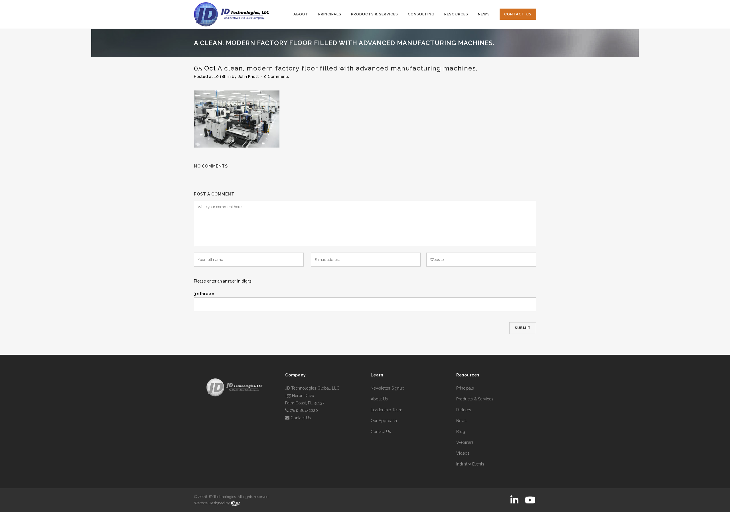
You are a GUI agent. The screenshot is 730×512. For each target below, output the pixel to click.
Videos (462, 453)
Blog (460, 431)
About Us (379, 399)
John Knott (248, 76)
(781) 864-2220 (304, 410)
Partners (463, 410)
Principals (465, 388)
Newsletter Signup (387, 388)
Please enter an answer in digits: (223, 281)
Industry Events (470, 464)
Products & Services (474, 399)
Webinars (465, 442)
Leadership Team (386, 410)
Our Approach (384, 420)
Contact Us (301, 418)
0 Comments (276, 76)
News (461, 420)
